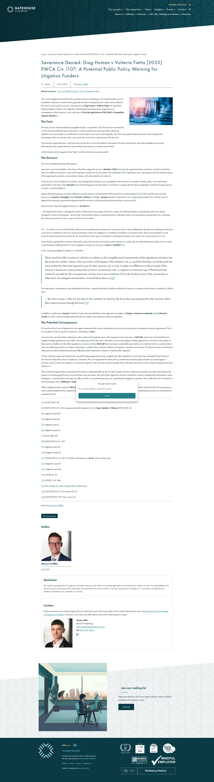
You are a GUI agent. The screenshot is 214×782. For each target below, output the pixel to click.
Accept (107, 395)
